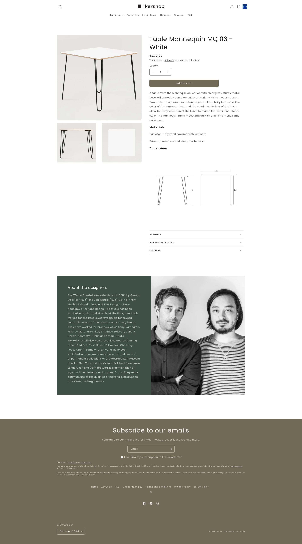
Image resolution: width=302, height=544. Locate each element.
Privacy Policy (182, 486)
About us (106, 486)
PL (151, 492)
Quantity (153, 65)
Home (94, 486)
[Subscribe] (171, 449)
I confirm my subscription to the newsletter (153, 457)
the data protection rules (79, 462)
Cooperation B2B (132, 486)
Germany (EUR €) (69, 531)
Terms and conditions (158, 486)
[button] (60, 6)
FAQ (117, 486)
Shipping (169, 60)
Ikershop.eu (221, 531)
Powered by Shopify (236, 531)
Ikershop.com (236, 466)
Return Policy (201, 486)
